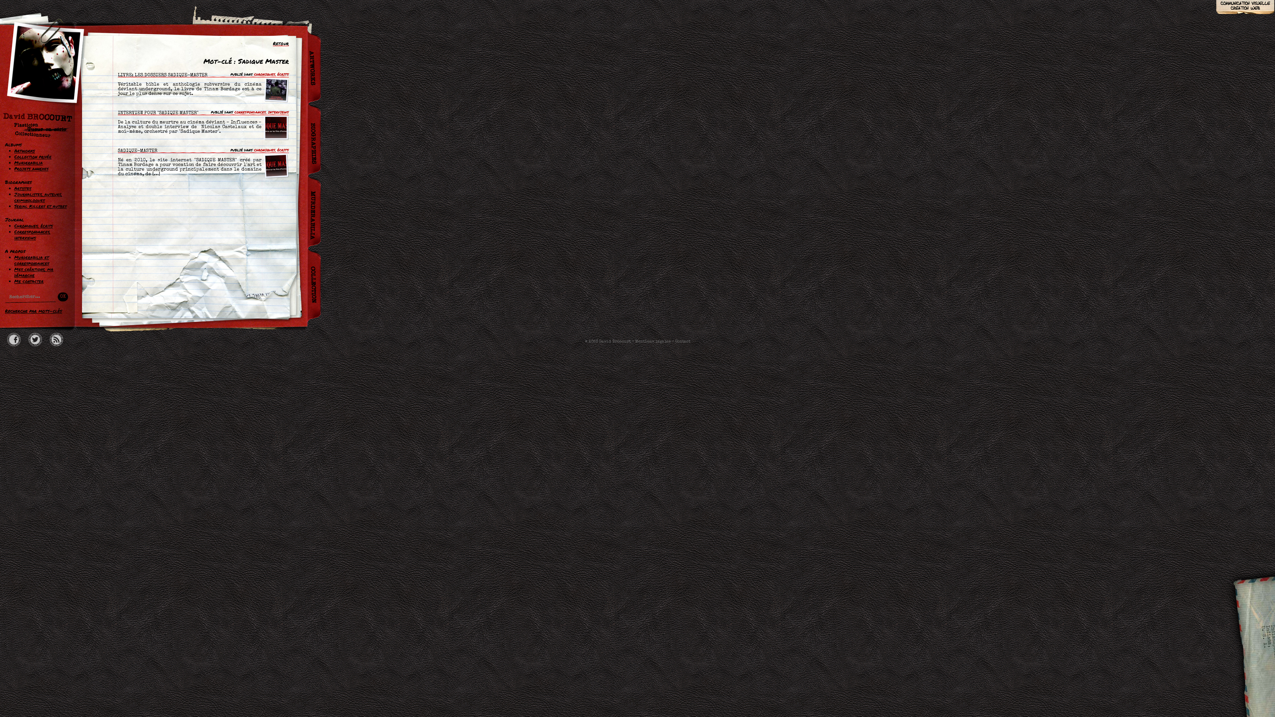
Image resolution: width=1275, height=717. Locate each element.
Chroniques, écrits (33, 226)
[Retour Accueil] (41, 82)
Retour (281, 43)
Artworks (24, 151)
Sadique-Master (137, 151)
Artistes (22, 188)
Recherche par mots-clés (33, 310)
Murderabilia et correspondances (31, 260)
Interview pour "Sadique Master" (158, 113)
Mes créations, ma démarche (33, 272)
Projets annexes (31, 169)
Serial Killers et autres (40, 206)
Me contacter (28, 281)
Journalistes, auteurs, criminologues (38, 197)
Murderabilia (28, 163)
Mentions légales (653, 342)
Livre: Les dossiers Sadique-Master (163, 75)
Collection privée (32, 157)
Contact (682, 342)
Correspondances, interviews (32, 235)
